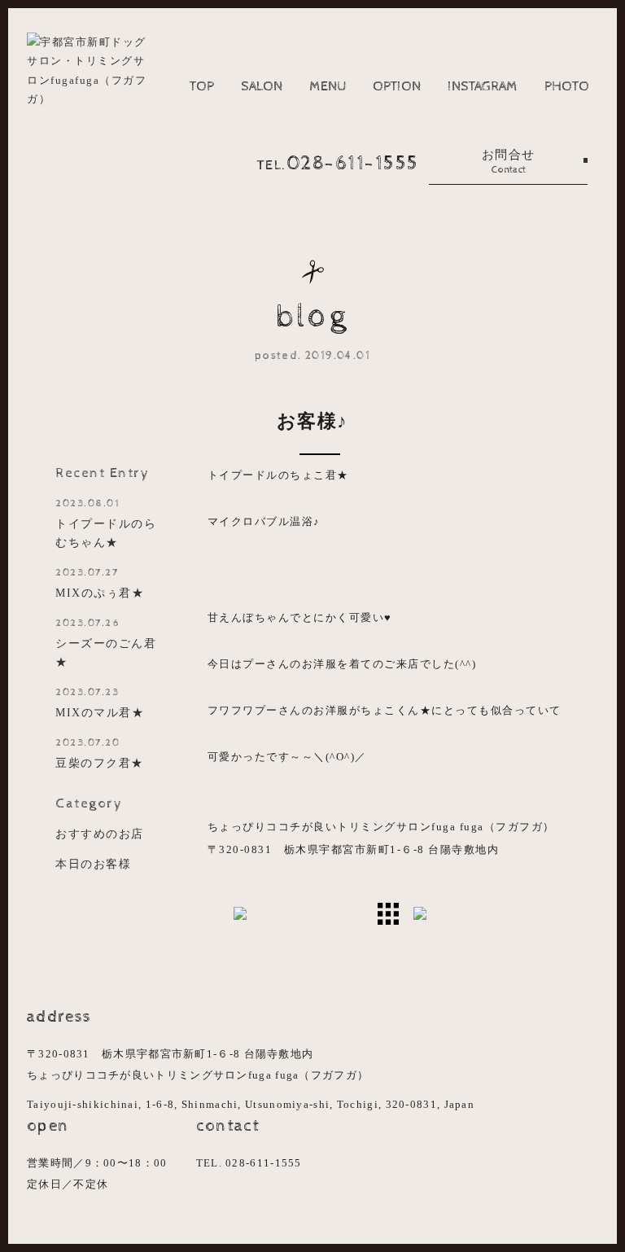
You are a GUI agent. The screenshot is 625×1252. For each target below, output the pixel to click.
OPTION (397, 86)
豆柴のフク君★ (99, 753)
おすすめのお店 (99, 833)
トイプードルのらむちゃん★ (105, 523)
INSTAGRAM (483, 86)
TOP (202, 86)
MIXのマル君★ (99, 702)
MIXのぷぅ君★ (99, 583)
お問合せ (508, 162)
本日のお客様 (93, 863)
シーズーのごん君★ (105, 642)
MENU (327, 86)
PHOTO (566, 86)
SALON (261, 86)
